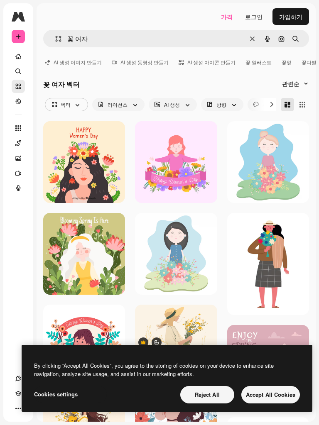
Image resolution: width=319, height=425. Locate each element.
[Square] (302, 104)
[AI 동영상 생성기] (18, 173)
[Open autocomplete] (55, 39)
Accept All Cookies (270, 394)
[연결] (18, 378)
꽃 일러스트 (258, 62)
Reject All (207, 394)
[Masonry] (287, 104)
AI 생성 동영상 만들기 (144, 62)
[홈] (18, 56)
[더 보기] (18, 408)
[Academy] (18, 393)
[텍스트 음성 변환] (18, 188)
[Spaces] (18, 143)
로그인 (254, 16)
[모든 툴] (18, 128)
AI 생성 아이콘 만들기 (211, 62)
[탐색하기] (18, 101)
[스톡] (18, 86)
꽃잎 (287, 62)
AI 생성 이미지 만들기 (78, 62)
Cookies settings (56, 394)
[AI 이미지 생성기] (18, 158)
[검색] (18, 71)
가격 (227, 16)
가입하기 (290, 16)
